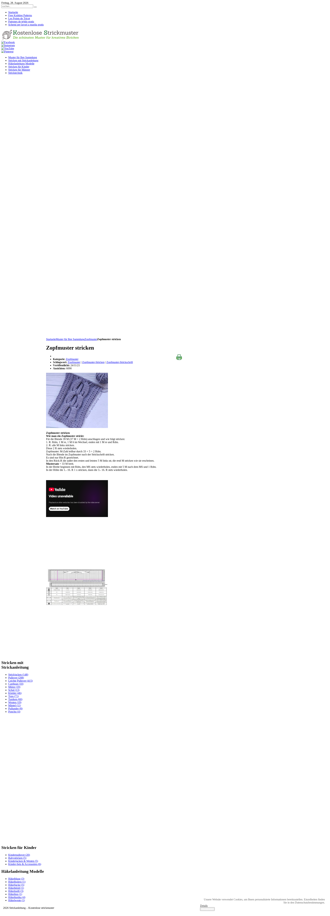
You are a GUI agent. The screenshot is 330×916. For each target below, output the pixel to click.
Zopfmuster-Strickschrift (119, 362)
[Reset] (35, 7)
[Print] (179, 357)
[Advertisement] (116, 314)
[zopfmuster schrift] (77, 604)
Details (204, 905)
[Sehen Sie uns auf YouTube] (7, 48)
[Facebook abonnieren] (8, 42)
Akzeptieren (207, 909)
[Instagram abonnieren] (8, 45)
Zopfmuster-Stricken (93, 362)
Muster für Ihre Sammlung (70, 339)
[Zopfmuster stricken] (77, 427)
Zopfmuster (91, 339)
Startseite (51, 339)
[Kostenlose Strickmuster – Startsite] (40, 39)
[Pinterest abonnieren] (7, 51)
